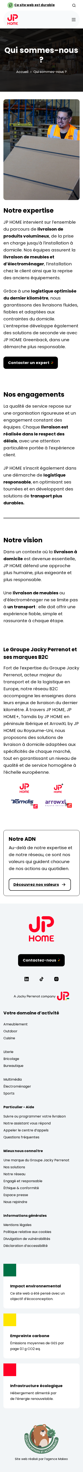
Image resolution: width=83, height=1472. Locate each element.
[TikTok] (41, 979)
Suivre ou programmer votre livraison (34, 1116)
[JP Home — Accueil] (41, 940)
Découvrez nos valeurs (36, 884)
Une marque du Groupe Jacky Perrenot (36, 1160)
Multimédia (12, 1079)
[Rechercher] (74, 5)
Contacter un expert (28, 362)
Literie (8, 1051)
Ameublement (15, 1024)
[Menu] (74, 19)
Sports (8, 1093)
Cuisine (9, 1038)
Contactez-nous (39, 960)
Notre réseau (14, 1174)
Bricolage (11, 1058)
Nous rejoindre (15, 1201)
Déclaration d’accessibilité (25, 1245)
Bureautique (13, 1065)
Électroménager (17, 1086)
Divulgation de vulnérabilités (26, 1238)
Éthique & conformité (21, 1188)
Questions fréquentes (21, 1137)
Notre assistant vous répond (27, 1123)
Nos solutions (14, 1167)
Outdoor (10, 1031)
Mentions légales (17, 1224)
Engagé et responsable (22, 1181)
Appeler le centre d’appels (26, 1130)
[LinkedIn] (26, 979)
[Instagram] (56, 979)
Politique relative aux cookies (27, 1231)
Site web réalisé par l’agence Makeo (41, 1459)
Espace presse (15, 1195)
